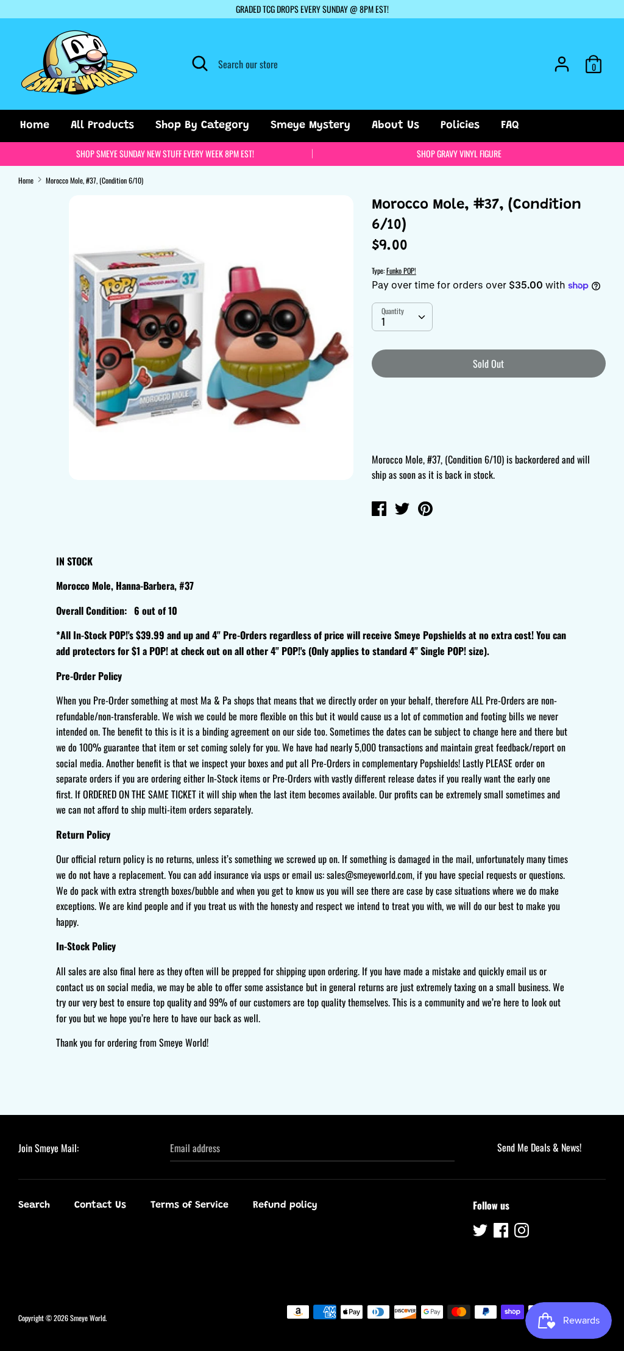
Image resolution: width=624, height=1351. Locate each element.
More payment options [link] (488, 429)
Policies (460, 125)
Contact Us (100, 1205)
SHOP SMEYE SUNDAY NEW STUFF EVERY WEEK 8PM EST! (165, 153)
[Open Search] (200, 63)
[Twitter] (481, 1232)
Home (34, 125)
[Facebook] (502, 1232)
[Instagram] (522, 1232)
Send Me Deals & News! (539, 1147)
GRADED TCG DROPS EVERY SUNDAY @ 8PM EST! (312, 8)
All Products (102, 125)
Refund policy (285, 1205)
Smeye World (87, 1318)
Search (34, 1205)
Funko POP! (401, 270)
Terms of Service (190, 1205)
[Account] (562, 59)
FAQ (510, 125)
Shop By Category (202, 125)
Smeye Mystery (310, 125)
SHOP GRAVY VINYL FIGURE (459, 153)
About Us (395, 125)
